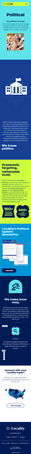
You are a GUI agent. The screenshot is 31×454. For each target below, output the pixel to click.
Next (4, 350)
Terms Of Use (14, 443)
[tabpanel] (15, 338)
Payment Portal (16, 452)
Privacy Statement (24, 443)
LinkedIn (8, 437)
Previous (5, 326)
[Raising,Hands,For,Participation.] (15, 50)
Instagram (22, 437)
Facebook (14, 437)
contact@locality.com (15, 433)
